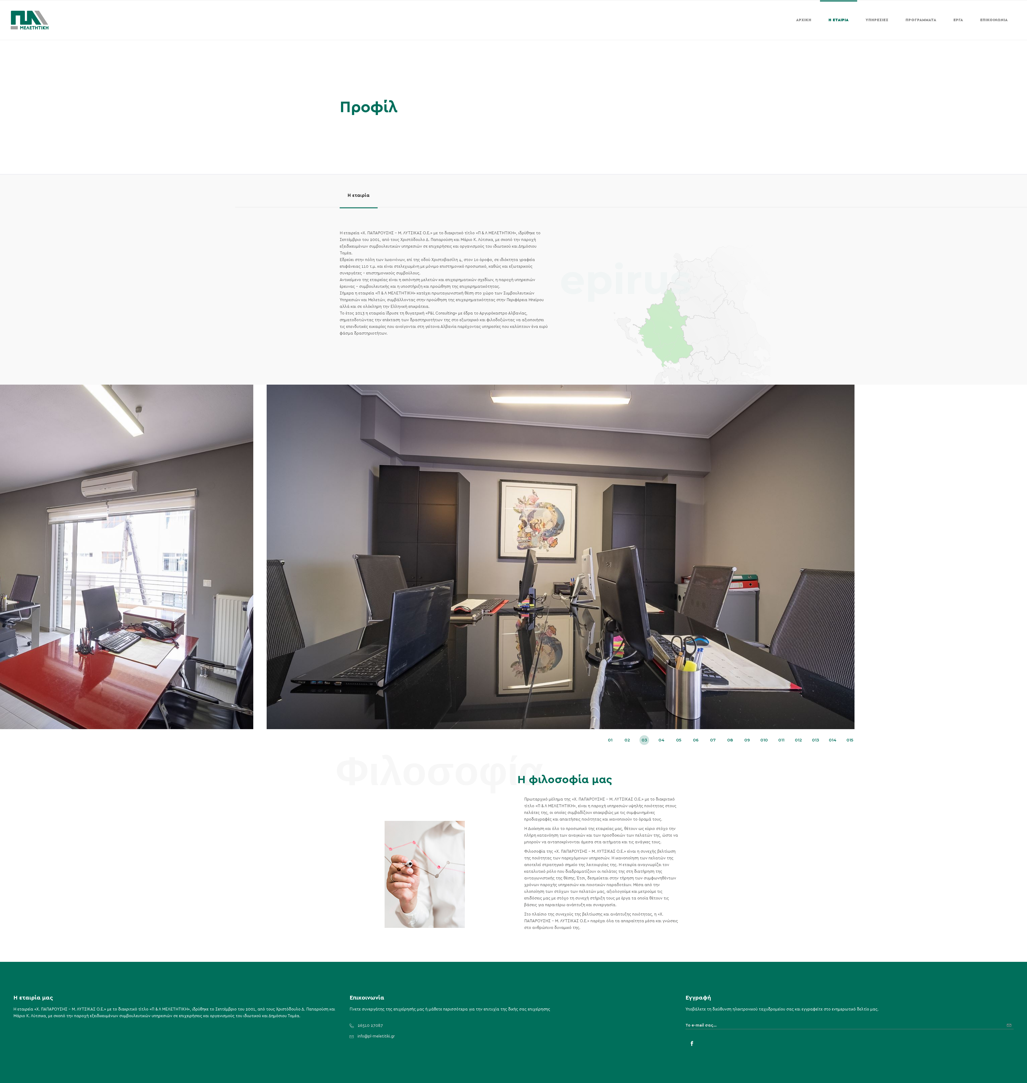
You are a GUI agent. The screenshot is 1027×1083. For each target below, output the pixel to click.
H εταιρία (359, 195)
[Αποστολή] (1010, 1023)
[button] (610, 740)
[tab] (359, 195)
